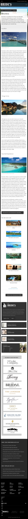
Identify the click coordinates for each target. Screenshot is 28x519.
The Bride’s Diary (6, 5)
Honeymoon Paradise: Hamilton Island (11, 454)
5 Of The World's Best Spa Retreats (10, 447)
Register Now (6, 318)
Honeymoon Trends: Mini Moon (9, 445)
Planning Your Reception (13, 490)
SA (3, 351)
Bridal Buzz (2, 501)
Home (2, 10)
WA (9, 351)
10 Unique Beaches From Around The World (12, 456)
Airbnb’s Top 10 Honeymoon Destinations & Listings (14, 471)
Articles (14, 10)
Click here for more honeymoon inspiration (12, 212)
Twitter (2, 508)
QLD (10, 349)
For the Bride (2, 487)
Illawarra (10, 348)
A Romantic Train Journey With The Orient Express (13, 451)
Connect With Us (3, 498)
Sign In (12, 318)
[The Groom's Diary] (22, 512)
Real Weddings (11, 483)
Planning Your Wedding (4, 490)
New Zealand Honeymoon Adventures (11, 449)
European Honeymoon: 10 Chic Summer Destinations (11, 458)
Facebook (2, 503)
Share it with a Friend (14, 288)
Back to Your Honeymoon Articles (14, 295)
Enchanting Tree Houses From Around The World (13, 461)
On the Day (19, 490)
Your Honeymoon (8, 10)
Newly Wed (19, 493)
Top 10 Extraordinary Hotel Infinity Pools (11, 469)
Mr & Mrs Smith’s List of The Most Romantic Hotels (13, 475)
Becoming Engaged (3, 483)
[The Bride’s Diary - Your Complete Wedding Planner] (5, 512)
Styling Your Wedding (21, 487)
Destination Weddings (3, 493)
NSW (4, 348)
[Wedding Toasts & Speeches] (15, 512)
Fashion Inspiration (20, 483)
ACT (3, 349)
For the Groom (11, 487)
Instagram (2, 506)
